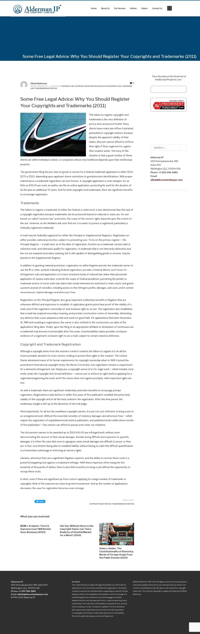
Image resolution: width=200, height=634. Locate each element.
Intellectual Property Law (109, 86)
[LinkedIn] (182, 8)
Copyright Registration (86, 86)
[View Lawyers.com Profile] (168, 104)
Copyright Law (67, 86)
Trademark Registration (46, 88)
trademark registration (123, 504)
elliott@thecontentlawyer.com (166, 179)
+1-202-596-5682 (168, 172)
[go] (183, 148)
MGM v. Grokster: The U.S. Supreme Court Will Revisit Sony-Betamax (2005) (35, 529)
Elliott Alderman (39, 83)
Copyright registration (100, 504)
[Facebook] (186, 8)
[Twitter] (177, 8)
